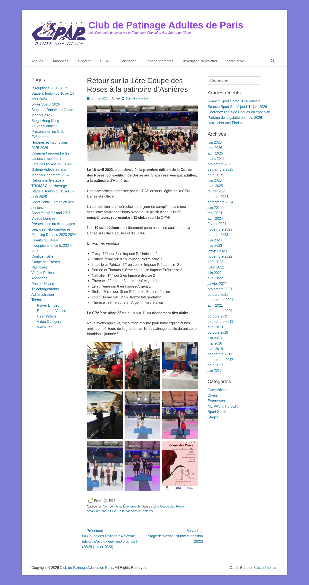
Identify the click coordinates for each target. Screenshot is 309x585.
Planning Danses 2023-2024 (53, 235)
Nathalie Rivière (137, 98)
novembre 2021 (220, 289)
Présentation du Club (47, 131)
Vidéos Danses (43, 218)
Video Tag (44, 327)
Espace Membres (159, 61)
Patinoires (39, 267)
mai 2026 (215, 148)
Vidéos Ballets (42, 273)
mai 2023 (215, 245)
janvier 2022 (217, 284)
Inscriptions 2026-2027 (49, 88)
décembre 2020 (220, 311)
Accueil (37, 61)
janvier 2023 (217, 251)
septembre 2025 (220, 169)
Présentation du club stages (53, 224)
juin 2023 (215, 240)
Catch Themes (266, 567)
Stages (213, 417)
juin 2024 (215, 207)
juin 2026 (215, 142)
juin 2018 (215, 338)
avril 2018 (215, 349)
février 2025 (217, 191)
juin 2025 (215, 180)
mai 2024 (215, 213)
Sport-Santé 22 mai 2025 (50, 213)
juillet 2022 (216, 267)
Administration (42, 294)
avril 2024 (215, 218)
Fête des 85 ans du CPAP (51, 164)
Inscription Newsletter (200, 61)
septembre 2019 (220, 321)
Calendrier (127, 61)
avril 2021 (215, 305)
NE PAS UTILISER (223, 406)
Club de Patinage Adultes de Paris (165, 25)
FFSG (105, 61)
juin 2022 (215, 273)
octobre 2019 (218, 316)
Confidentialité (42, 256)
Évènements (132, 506)
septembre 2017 (220, 360)
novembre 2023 (220, 229)
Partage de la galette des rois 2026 (235, 117)
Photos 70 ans (42, 284)
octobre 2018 (218, 332)
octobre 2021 (218, 294)
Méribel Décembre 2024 (50, 175)
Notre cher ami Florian (225, 123)
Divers (213, 395)
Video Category (49, 321)
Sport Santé (217, 411)
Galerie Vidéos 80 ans (48, 169)
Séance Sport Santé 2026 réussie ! (235, 101)
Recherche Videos (51, 311)
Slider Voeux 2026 (45, 104)
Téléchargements (45, 289)
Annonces (61, 61)
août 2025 (215, 175)
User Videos (46, 316)
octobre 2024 (218, 197)
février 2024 (217, 224)
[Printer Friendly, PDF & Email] (102, 500)
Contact (84, 61)
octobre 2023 (218, 235)
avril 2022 (215, 278)
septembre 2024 (220, 202)
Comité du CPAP (44, 240)
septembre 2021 (220, 300)
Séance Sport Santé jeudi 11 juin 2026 (237, 107)
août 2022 (215, 262)
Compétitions (112, 506)
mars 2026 (216, 158)
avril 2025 (215, 186)
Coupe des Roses (45, 262)
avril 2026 (215, 153)
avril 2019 (215, 327)
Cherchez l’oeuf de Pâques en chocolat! (239, 112)
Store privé (235, 61)
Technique (39, 300)
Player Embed (48, 305)
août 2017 (215, 365)
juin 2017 (215, 370)
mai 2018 (215, 343)
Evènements (41, 137)
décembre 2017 (220, 354)
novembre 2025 (220, 164)
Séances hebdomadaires (51, 229)
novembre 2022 (220, 256)
